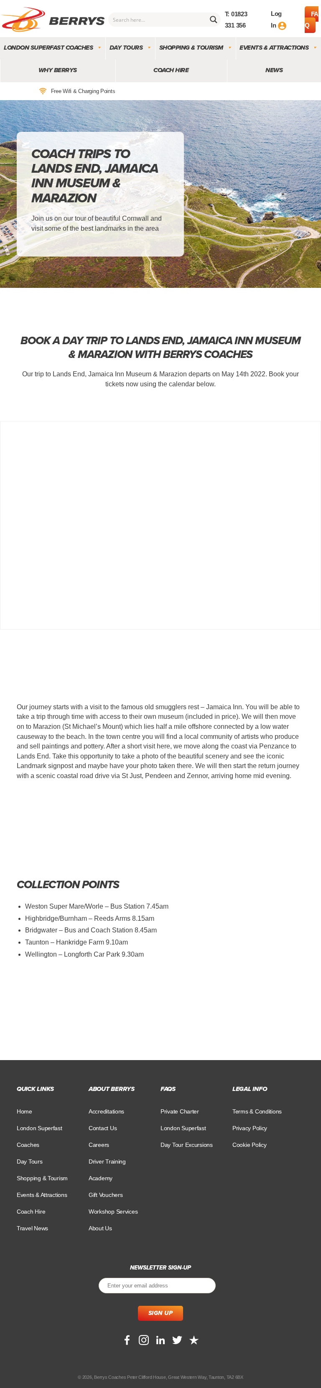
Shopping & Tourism (191, 47)
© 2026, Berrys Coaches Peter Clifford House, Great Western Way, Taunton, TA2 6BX (160, 1377)
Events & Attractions (273, 47)
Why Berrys (57, 70)
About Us (100, 1228)
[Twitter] (177, 1340)
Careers (99, 1144)
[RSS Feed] (194, 1340)
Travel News (32, 1228)
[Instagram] (143, 1340)
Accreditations (106, 1111)
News (274, 70)
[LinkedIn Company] (160, 1340)
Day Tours (126, 47)
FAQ (311, 19)
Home (24, 1111)
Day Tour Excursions (186, 1144)
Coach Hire (171, 70)
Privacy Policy (249, 1128)
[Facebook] (127, 1340)
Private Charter (179, 1111)
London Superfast (183, 1128)
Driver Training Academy (107, 1169)
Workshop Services (113, 1211)
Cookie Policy (249, 1144)
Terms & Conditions (257, 1111)
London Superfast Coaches (48, 47)
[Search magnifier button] (213, 20)
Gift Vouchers (106, 1195)
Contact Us (103, 1128)
